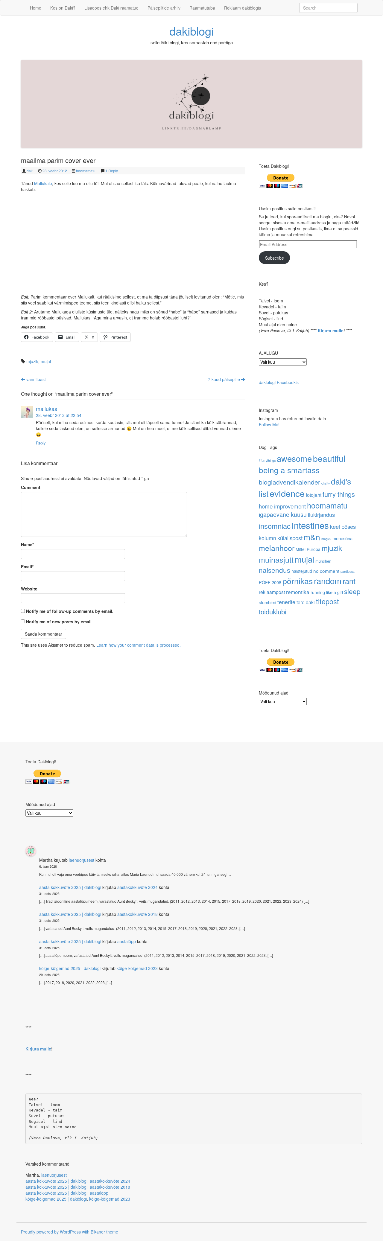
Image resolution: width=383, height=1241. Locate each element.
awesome (294, 458)
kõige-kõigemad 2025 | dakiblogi (70, 968)
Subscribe (274, 258)
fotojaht (313, 494)
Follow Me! (269, 424)
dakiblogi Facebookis (279, 382)
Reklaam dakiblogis (242, 8)
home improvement (282, 506)
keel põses (343, 526)
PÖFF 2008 (270, 582)
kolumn (267, 538)
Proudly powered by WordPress (51, 1232)
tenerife (286, 602)
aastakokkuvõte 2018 (137, 914)
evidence (287, 493)
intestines (310, 525)
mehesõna (342, 538)
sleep (352, 591)
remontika (297, 592)
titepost (327, 601)
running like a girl (327, 592)
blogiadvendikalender (289, 481)
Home (35, 8)
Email (27, 567)
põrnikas (297, 581)
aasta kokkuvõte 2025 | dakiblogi (70, 887)
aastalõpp (126, 941)
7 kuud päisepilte (224, 379)
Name (27, 544)
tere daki (306, 602)
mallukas (46, 408)
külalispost (290, 538)
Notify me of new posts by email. (59, 622)
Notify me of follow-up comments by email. (69, 611)
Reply (41, 443)
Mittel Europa (308, 549)
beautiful (329, 458)
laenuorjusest (81, 860)
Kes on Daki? (62, 8)
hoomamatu (85, 170)
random (327, 581)
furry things (339, 494)
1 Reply (111, 170)
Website (29, 589)
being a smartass (289, 469)
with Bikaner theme (100, 1232)
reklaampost (272, 592)
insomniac (275, 526)
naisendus (274, 570)
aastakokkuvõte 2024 (137, 887)
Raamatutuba (202, 8)
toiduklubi (272, 611)
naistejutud (301, 571)
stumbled (267, 602)
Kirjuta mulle (331, 331)
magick (326, 539)
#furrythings (267, 460)
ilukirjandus (321, 514)
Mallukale (43, 183)
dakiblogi (191, 30)
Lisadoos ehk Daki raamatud (111, 8)
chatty (325, 483)
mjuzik (32, 361)
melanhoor (276, 547)
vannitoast (35, 379)
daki (30, 170)
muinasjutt (276, 559)
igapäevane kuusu (283, 514)
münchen (323, 561)
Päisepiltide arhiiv (164, 8)
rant (349, 580)
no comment (326, 570)
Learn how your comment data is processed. (138, 645)
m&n (312, 537)
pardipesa (348, 571)
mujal (46, 361)
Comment (30, 487)
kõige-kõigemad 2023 (137, 968)
